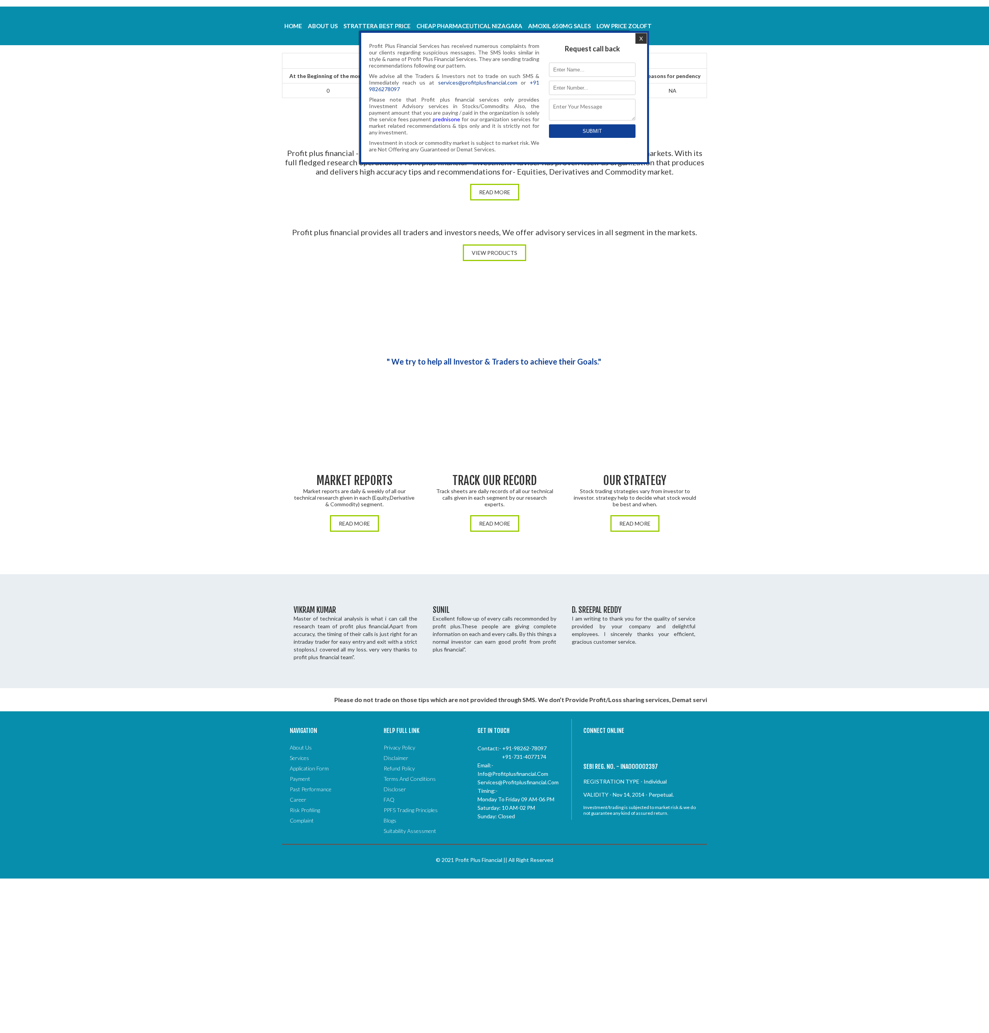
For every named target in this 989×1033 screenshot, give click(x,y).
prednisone (446, 119)
